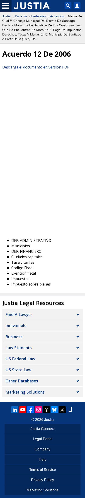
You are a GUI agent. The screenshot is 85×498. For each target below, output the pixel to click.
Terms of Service (42, 470)
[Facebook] (30, 409)
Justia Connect (43, 429)
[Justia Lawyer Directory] (70, 409)
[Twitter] (62, 409)
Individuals (15, 325)
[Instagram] (38, 409)
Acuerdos (57, 16)
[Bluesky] (54, 409)
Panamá (21, 16)
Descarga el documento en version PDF (35, 67)
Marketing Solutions (25, 392)
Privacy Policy (42, 480)
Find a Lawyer (18, 314)
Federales (38, 16)
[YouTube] (22, 409)
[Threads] (46, 409)
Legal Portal (42, 439)
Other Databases (21, 381)
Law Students (18, 347)
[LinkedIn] (14, 409)
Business (13, 336)
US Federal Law (20, 358)
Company (42, 449)
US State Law (18, 369)
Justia (6, 16)
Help (42, 459)
